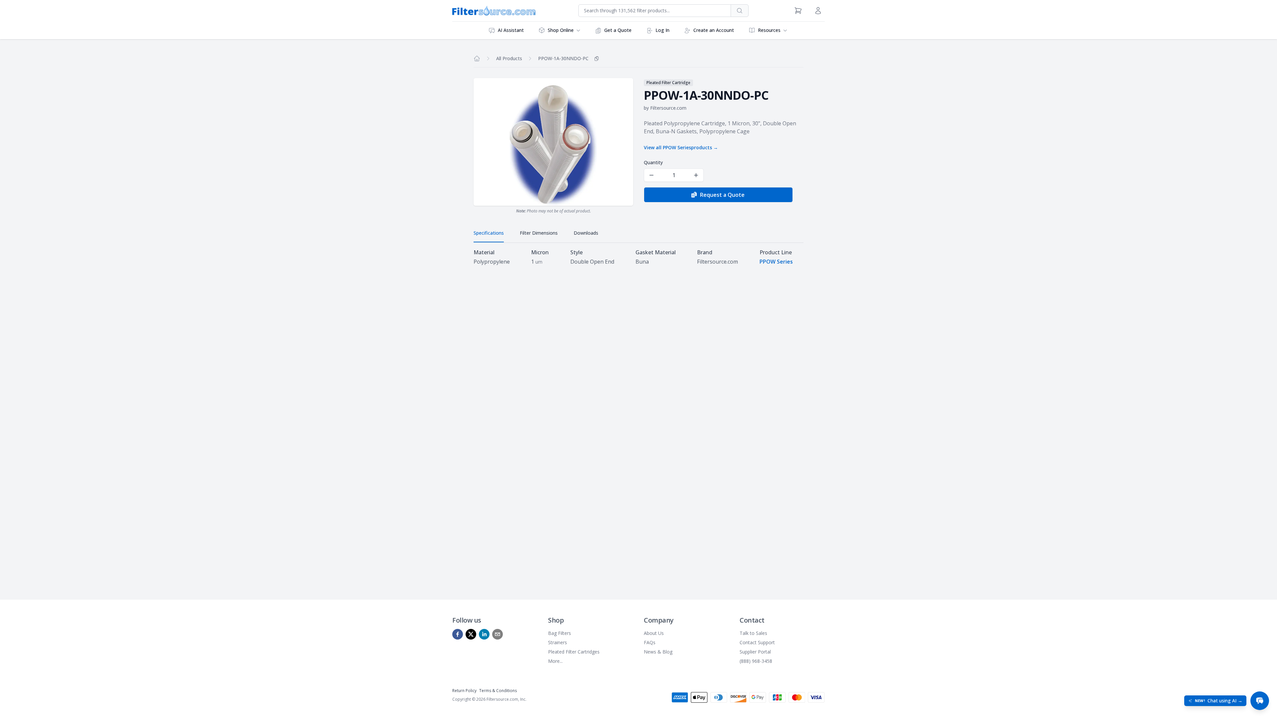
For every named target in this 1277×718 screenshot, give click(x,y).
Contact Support (757, 642)
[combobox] (654, 10)
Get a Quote (618, 30)
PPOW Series (776, 261)
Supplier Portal (755, 652)
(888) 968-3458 (756, 661)
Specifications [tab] (489, 233)
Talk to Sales (753, 633)
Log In (662, 30)
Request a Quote (722, 194)
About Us (654, 633)
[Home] (477, 58)
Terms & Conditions (498, 690)
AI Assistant (511, 30)
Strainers (557, 642)
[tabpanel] (638, 257)
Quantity (653, 162)
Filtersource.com (668, 108)
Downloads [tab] (586, 233)
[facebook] (457, 634)
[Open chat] (1259, 700)
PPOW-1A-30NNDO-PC (563, 58)
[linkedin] (484, 634)
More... (555, 661)
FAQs (649, 642)
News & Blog (658, 652)
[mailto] (497, 634)
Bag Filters (559, 633)
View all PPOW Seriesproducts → (681, 147)
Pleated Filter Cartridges (574, 652)
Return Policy (464, 690)
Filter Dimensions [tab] (539, 233)
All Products (509, 58)
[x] (471, 634)
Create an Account (713, 30)
